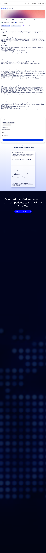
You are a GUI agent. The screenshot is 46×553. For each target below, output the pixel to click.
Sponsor (3, 132)
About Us (34, 3)
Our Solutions (26, 3)
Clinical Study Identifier (6, 129)
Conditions (4, 120)
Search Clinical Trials (4, 8)
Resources (40, 3)
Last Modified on (5, 135)
